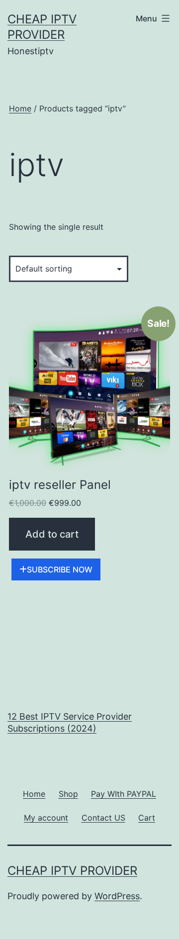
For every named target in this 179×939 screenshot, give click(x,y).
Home (20, 108)
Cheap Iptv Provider (72, 870)
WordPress (117, 896)
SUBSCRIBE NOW (59, 569)
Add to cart (52, 534)
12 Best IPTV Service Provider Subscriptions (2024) (69, 722)
